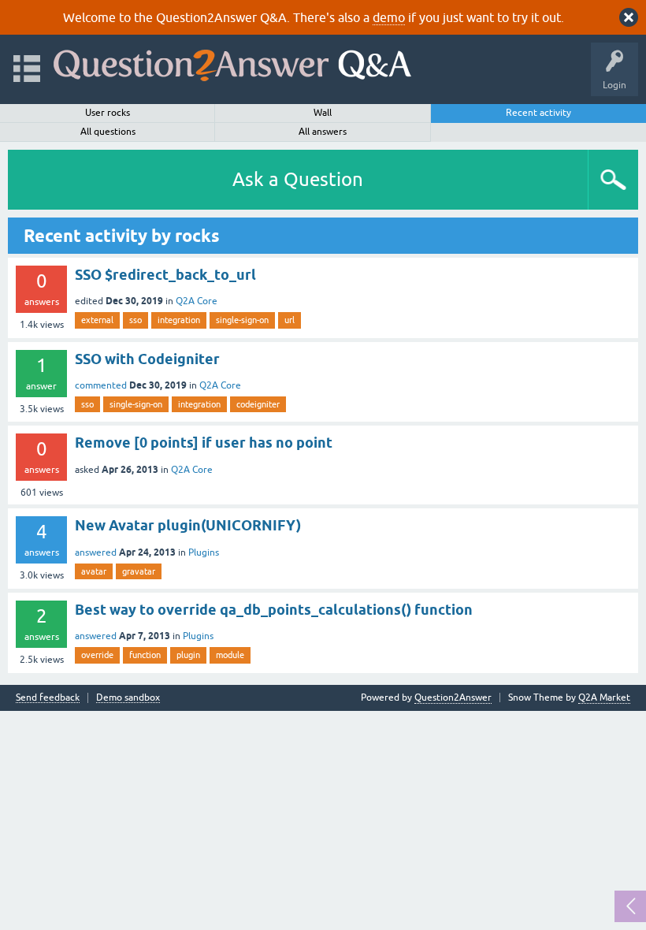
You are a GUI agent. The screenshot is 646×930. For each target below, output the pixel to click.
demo (389, 17)
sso (135, 320)
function (145, 655)
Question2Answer (453, 697)
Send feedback (48, 698)
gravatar (138, 571)
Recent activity (538, 112)
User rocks (107, 112)
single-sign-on (242, 320)
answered (96, 552)
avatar (93, 571)
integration (179, 320)
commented (101, 385)
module (230, 655)
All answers (323, 131)
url (289, 320)
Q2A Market (604, 697)
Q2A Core (196, 301)
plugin (188, 655)
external (97, 320)
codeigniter (258, 404)
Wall (323, 112)
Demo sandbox (128, 698)
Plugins (203, 552)
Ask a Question (297, 179)
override (97, 655)
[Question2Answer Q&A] (232, 62)
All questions (108, 131)
